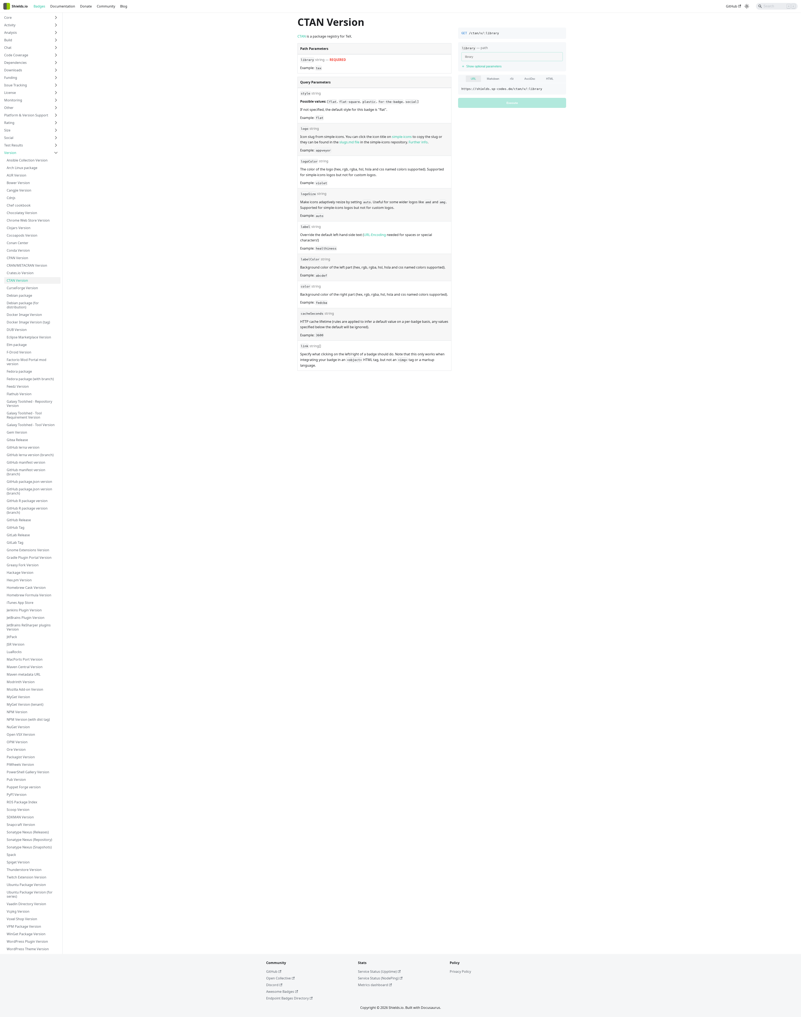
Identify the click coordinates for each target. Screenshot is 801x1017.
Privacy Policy (460, 971)
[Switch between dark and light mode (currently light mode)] (746, 6)
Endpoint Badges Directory (287, 998)
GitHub (731, 6)
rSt (512, 78)
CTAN (301, 36)
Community (106, 6)
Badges (39, 6)
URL (473, 78)
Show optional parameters (484, 66)
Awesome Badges (280, 991)
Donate (86, 6)
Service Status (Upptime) (377, 971)
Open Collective (278, 978)
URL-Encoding (375, 234)
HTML (549, 78)
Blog (123, 6)
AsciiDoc (529, 78)
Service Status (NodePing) (378, 978)
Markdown (493, 78)
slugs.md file (349, 142)
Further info (418, 142)
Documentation (62, 6)
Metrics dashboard (373, 985)
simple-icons (402, 136)
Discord (272, 985)
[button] (31, 17)
